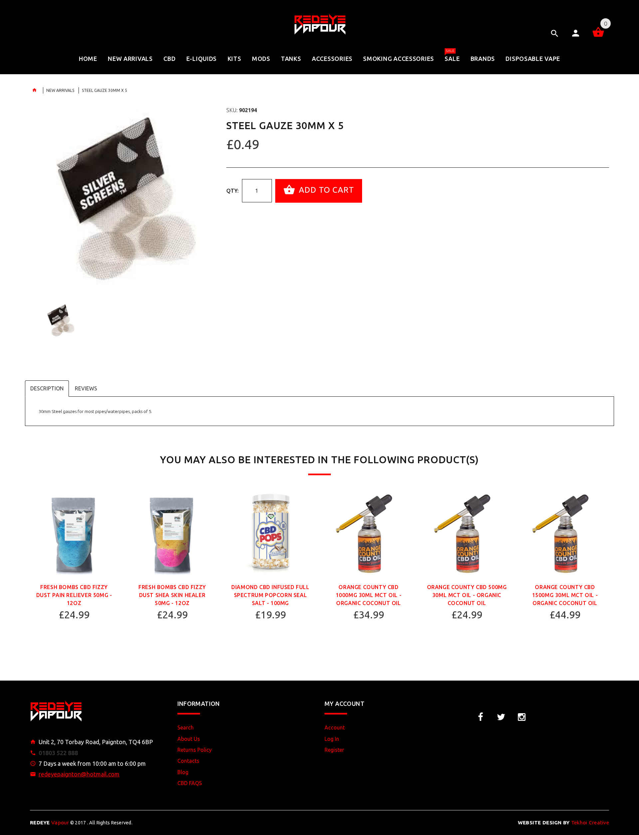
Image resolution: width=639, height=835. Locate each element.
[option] (123, 199)
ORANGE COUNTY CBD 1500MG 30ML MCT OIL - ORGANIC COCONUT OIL (565, 595)
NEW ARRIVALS (60, 90)
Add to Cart (325, 190)
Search (185, 728)
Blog (182, 772)
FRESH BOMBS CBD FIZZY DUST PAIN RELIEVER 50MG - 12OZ (74, 595)
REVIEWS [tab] (86, 388)
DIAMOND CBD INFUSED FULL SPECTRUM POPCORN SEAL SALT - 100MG (270, 595)
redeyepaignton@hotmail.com (79, 774)
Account (334, 728)
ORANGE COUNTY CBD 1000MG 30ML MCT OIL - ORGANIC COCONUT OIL (369, 595)
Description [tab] (47, 388)
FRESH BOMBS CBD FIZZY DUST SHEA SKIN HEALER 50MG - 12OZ (172, 595)
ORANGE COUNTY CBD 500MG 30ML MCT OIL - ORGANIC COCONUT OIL (467, 595)
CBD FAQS (189, 783)
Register (334, 750)
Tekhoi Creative (563, 822)
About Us (188, 739)
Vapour (49, 822)
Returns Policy (194, 750)
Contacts (188, 761)
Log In (331, 739)
